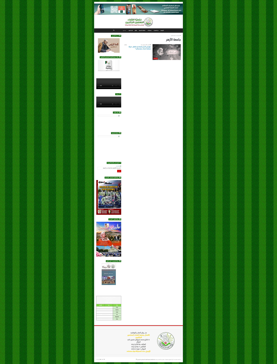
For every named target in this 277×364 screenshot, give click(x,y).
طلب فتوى (130, 30)
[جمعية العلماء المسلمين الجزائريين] (138, 22)
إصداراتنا (149, 30)
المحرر (149, 44)
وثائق (136, 30)
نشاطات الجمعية (142, 30)
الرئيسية (162, 30)
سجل (119, 171)
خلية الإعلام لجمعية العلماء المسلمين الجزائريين (146, 359)
